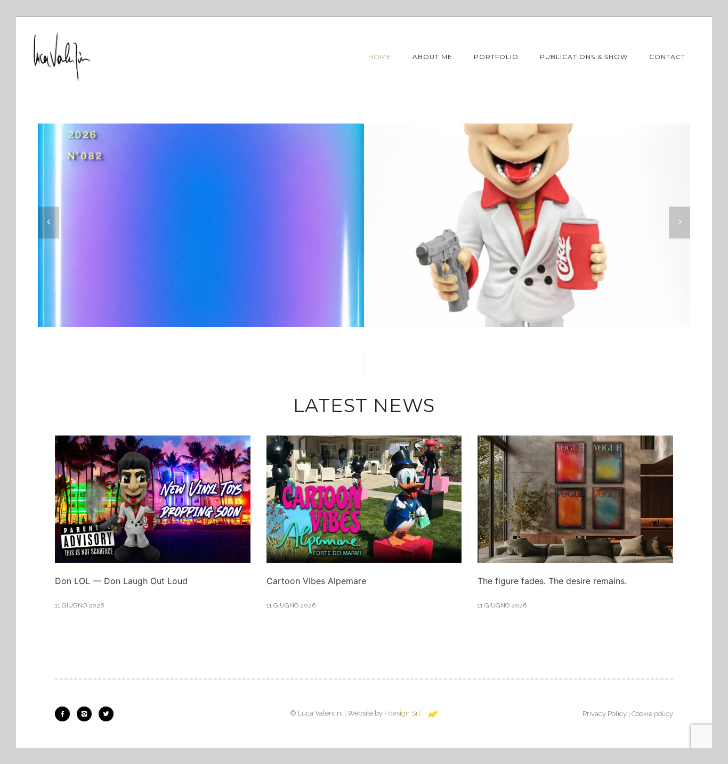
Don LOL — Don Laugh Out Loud (121, 581)
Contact (667, 57)
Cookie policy (652, 714)
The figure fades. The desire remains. (552, 581)
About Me (432, 57)
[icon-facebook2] (65, 714)
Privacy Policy (605, 714)
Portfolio (496, 57)
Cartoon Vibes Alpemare (316, 581)
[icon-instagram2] (87, 714)
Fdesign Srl (402, 713)
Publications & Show (584, 57)
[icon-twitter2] (106, 714)
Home (379, 57)
